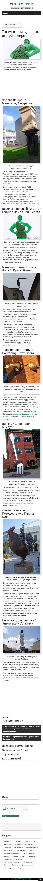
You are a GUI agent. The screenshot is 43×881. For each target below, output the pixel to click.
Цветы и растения (28, 865)
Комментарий (11, 758)
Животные (7, 844)
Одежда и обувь (18, 856)
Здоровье (18, 844)
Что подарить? (9, 868)
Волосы (18, 841)
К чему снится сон (29, 853)
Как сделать (21, 850)
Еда (34, 841)
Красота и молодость (11, 853)
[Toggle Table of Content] (18, 24)
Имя (5, 797)
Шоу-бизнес (22, 868)
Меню (5, 13)
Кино (30, 850)
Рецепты (15, 865)
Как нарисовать (32, 847)
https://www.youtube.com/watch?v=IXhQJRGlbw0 (19, 686)
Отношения (32, 856)
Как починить (8, 850)
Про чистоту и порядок (12, 862)
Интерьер (7, 847)
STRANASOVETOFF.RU (21, 879)
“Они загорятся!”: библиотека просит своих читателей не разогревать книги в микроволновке (21, 728)
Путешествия (5, 717)
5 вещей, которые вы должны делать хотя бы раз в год (21, 737)
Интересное (29, 844)
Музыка (6, 856)
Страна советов (21, 4)
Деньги (27, 841)
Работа (6, 865)
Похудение (8, 859)
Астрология (8, 841)
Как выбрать (18, 847)
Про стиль (18, 859)
